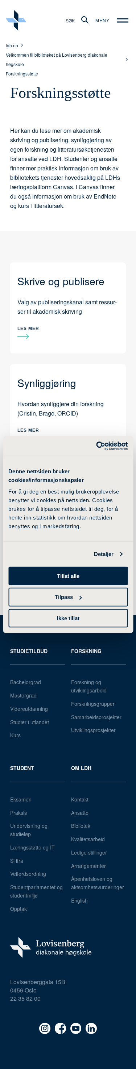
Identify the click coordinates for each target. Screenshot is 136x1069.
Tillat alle (68, 576)
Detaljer (104, 554)
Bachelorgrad (25, 682)
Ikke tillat (68, 618)
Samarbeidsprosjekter (96, 717)
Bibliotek (80, 825)
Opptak (18, 908)
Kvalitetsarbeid (88, 839)
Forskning (86, 651)
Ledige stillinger (89, 852)
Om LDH (81, 768)
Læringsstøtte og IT (32, 847)
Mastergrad (23, 695)
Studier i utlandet (29, 722)
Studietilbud (29, 651)
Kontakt (79, 799)
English (79, 900)
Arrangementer (88, 865)
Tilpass (64, 597)
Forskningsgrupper (93, 703)
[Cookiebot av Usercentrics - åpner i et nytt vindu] (97, 446)
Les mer (28, 328)
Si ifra (16, 860)
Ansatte (79, 812)
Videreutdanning (29, 708)
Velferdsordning (28, 873)
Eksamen (21, 799)
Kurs (15, 735)
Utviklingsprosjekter (93, 730)
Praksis (18, 812)
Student (22, 768)
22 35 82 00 (25, 998)
